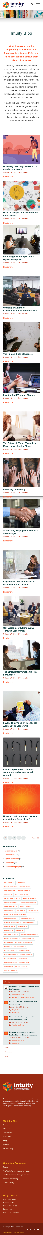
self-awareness (20, 946)
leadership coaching (27, 918)
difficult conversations (21, 894)
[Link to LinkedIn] (27, 1229)
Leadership (9, 863)
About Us (6, 1129)
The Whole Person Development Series (16, 1175)
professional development (23, 942)
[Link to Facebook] (31, 1229)
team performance (10, 958)
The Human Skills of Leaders (18, 354)
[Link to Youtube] (38, 1229)
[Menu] (36, 5)
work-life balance (21, 966)
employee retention (10, 906)
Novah (5, 1125)
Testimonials (7, 1133)
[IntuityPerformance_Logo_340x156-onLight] (17, 5)
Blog (5, 1141)
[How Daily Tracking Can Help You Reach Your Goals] (21, 149)
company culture (10, 890)
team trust (23, 958)
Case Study (7, 1136)
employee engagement (29, 902)
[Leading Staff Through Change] (21, 378)
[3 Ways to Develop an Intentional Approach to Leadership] (21, 706)
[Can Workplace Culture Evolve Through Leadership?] (21, 611)
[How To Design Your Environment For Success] (21, 196)
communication (24, 886)
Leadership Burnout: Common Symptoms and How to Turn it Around (18, 772)
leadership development (12, 922)
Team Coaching (8, 1183)
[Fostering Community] (21, 472)
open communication (11, 934)
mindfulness (8, 930)
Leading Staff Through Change (19, 395)
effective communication (12, 898)
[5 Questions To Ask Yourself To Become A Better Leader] (21, 564)
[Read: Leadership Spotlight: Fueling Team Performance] (6, 987)
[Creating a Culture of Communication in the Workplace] (21, 291)
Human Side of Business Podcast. (15, 914)
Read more (8, 177)
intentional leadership (11, 918)
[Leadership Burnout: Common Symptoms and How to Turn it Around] (21, 752)
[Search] (31, 5)
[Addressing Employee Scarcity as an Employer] (21, 513)
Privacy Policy (8, 1149)
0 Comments (23, 172)
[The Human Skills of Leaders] (21, 337)
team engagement (26, 954)
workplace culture (10, 970)
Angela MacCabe (18, 994)
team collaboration (10, 950)
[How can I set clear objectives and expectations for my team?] (21, 799)
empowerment (9, 910)
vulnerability (8, 966)
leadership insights (30, 922)
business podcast (10, 886)
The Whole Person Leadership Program (16, 1171)
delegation (8, 894)
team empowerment (11, 954)
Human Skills (10, 855)
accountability (9, 882)
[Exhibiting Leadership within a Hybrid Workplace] (21, 239)
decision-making (24, 890)
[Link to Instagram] (34, 1229)
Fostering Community (14, 489)
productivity (8, 942)
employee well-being (26, 906)
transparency (24, 962)
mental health (22, 926)
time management (10, 962)
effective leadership (29, 898)
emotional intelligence (11, 902)
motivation (19, 930)
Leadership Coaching (10, 1179)
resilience (8, 946)
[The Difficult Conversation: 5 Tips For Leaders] (21, 655)
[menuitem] (31, 5)
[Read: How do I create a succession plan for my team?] (6, 1003)
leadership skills (10, 926)
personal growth (28, 938)
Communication (11, 851)
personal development (12, 938)
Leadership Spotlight (13, 867)
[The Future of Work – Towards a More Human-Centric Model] (21, 426)
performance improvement (29, 934)
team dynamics (24, 950)
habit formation (33, 910)
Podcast (6, 1145)
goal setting (21, 910)
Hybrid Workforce (12, 859)
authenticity (20, 882)
